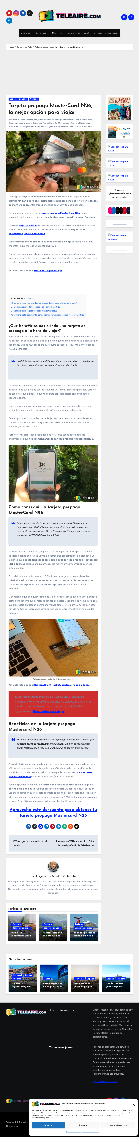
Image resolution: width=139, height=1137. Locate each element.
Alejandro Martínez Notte (55, 876)
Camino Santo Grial (78, 33)
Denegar (83, 1125)
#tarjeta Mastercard (80, 123)
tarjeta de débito (28, 225)
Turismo (16, 924)
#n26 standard (62, 123)
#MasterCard (47, 123)
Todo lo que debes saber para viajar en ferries (84, 936)
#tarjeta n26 (15, 126)
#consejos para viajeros (20, 123)
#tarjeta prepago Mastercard (59, 126)
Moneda (34, 99)
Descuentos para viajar (105, 33)
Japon (47, 979)
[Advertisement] (69, 73)
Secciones (41, 33)
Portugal (17, 975)
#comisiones (86, 120)
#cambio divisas (46, 120)
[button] (133, 1104)
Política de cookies (73, 1132)
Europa (28, 975)
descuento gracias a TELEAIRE (27, 233)
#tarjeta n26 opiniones (33, 126)
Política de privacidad (90, 1132)
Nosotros (57, 33)
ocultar (30, 298)
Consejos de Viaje (18, 99)
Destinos (26, 33)
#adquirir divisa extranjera (24, 120)
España (90, 979)
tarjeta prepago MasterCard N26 (60, 213)
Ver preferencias (118, 1125)
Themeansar (12, 1126)
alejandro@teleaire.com (105, 1081)
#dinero (36, 123)
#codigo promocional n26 (67, 120)
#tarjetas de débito (83, 126)
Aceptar (48, 1125)
